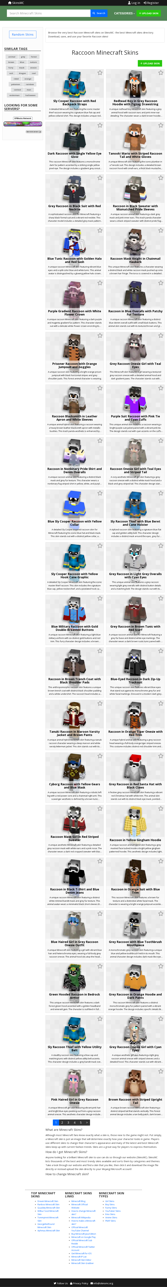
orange (27, 79)
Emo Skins (110, 1214)
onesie (33, 67)
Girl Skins (109, 1201)
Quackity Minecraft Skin (49, 1207)
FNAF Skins (110, 1220)
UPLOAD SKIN (149, 13)
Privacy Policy (80, 1283)
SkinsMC (17, 3)
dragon (22, 73)
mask (21, 67)
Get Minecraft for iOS (81, 1253)
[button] (124, 13)
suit (11, 73)
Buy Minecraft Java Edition (83, 1233)
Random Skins (23, 34)
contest (17, 89)
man (29, 89)
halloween (30, 95)
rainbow (30, 84)
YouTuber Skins (113, 1211)
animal (11, 56)
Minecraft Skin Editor (81, 1260)
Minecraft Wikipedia (81, 1217)
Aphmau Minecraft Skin (49, 1230)
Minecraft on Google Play (83, 1237)
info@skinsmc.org (103, 1283)
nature (33, 62)
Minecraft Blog (78, 1201)
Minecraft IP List (78, 1256)
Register (152, 3)
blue (22, 62)
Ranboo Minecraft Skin (48, 1204)
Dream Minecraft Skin (48, 1201)
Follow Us (62, 1283)
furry (10, 67)
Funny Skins (111, 1207)
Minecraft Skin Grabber (82, 1263)
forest (34, 56)
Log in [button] (135, 3)
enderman (14, 95)
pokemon (15, 84)
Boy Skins (109, 1204)
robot (16, 79)
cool (34, 73)
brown (11, 62)
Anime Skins (111, 1217)
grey (23, 56)
